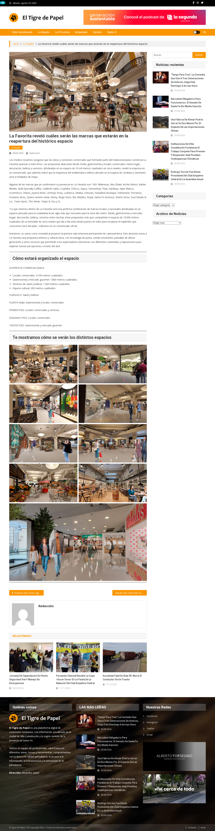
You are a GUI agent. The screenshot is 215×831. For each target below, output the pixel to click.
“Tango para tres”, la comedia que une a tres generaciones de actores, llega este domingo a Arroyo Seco (188, 80)
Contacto (192, 827)
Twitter (150, 728)
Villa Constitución (22, 32)
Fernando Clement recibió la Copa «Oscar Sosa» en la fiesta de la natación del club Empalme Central (75, 679)
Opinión (97, 32)
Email (150, 734)
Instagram (152, 722)
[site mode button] (196, 32)
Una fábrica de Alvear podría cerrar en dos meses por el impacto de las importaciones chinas (187, 125)
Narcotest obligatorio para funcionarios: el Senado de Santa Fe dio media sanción (186, 103)
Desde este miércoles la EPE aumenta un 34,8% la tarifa (131, 593)
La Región (44, 32)
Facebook (152, 716)
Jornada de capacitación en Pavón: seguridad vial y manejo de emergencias (28, 679)
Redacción (34, 153)
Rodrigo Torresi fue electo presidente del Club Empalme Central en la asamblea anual (187, 176)
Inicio (203, 827)
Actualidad (81, 32)
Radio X (111, 32)
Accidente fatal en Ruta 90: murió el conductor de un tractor (122, 677)
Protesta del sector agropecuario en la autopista (29, 593)
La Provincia (62, 32)
